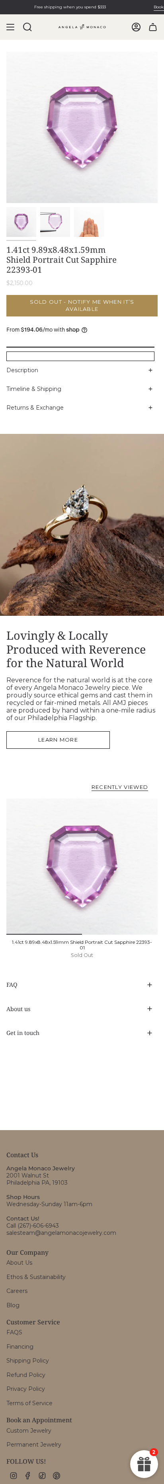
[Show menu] (10, 27)
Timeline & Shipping (33, 388)
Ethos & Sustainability (36, 1277)
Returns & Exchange (35, 407)
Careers (16, 1291)
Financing (19, 1346)
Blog (13, 1305)
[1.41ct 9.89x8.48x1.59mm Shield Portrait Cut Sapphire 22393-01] (82, 867)
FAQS (14, 1332)
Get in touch (22, 1033)
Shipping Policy (27, 1360)
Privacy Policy (25, 1388)
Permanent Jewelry (33, 1444)
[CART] (152, 27)
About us (18, 1009)
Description (22, 370)
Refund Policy (25, 1375)
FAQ (12, 984)
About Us (19, 1262)
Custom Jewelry (28, 1430)
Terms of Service (29, 1403)
